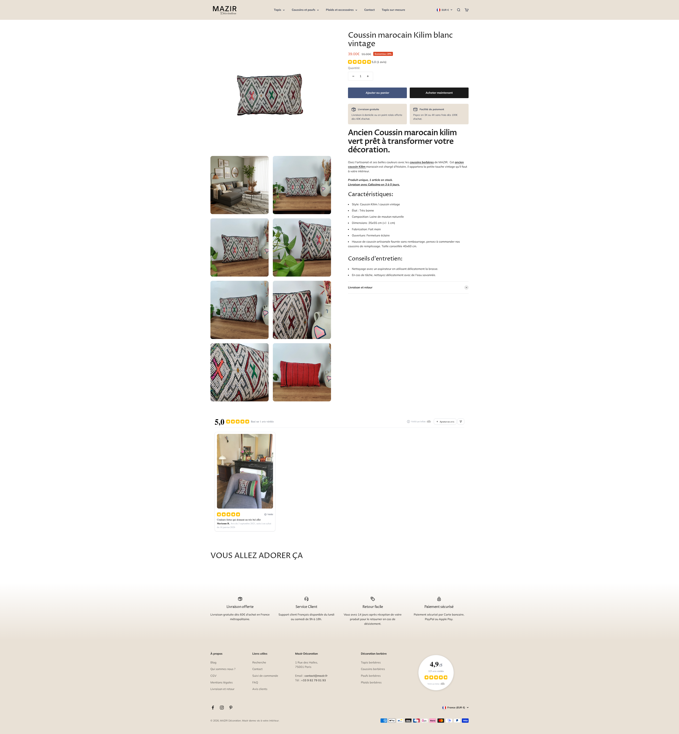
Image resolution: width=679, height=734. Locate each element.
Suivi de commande (265, 675)
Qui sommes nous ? (222, 669)
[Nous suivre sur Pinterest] (230, 707)
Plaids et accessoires (340, 9)
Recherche (259, 662)
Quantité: (354, 68)
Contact (369, 9)
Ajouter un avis (447, 421)
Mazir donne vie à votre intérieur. (260, 720)
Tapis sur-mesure (393, 9)
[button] (367, 62)
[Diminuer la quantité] (353, 76)
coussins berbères (422, 162)
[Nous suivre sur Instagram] (221, 707)
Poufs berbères (371, 675)
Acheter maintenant (439, 92)
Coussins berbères (373, 669)
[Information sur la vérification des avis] (408, 421)
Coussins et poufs (303, 9)
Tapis (277, 9)
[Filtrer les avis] (460, 421)
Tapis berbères (371, 662)
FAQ (255, 682)
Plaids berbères (371, 682)
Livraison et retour (222, 689)
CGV (213, 675)
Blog (213, 662)
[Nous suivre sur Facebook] (212, 707)
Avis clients (259, 689)
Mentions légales (221, 682)
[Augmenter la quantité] (368, 76)
